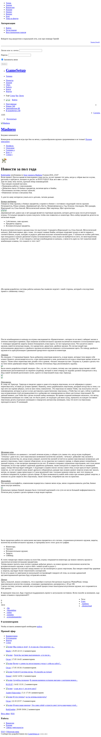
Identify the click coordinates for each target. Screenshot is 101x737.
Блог (8, 16)
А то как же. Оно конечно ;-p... (42, 647)
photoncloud (87, 606)
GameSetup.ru (33, 734)
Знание (9, 5)
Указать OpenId (95, 42)
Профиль (10, 146)
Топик (8, 3)
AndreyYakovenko (13, 693)
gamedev (10, 615)
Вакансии (10, 723)
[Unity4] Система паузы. (23, 672)
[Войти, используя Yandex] (20, 41)
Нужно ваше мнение (21, 705)
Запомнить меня (10, 60)
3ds (8, 608)
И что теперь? (19, 697)
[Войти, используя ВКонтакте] (7, 41)
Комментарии (11, 636)
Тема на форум (12, 18)
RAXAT (9, 684)
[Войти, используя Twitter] (11, 41)
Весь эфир (5, 714)
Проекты (9, 80)
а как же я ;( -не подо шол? (25, 688)
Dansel (8, 676)
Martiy (8, 651)
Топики (9, 76)
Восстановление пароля (16, 32)
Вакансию (10, 7)
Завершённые (13, 108)
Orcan (8, 659)
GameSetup (16, 70)
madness (85, 604)
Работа (9, 87)
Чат (17, 96)
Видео (15, 663)
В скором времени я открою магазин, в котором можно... (54, 680)
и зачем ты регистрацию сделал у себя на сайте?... (40, 663)
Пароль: (4, 55)
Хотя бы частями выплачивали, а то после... (32, 655)
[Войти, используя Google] (15, 41)
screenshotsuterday (14, 617)
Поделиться (11, 119)
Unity (83, 601)
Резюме (9, 10)
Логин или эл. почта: (10, 50)
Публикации (11, 638)
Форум (9, 91)
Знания (9, 83)
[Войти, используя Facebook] (2, 41)
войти (39, 626)
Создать (96, 113)
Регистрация (11, 30)
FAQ (3, 732)
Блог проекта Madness (33, 175)
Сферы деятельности (14, 727)
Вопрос (9, 14)
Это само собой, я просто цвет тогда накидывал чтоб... (54, 705)
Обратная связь (12, 732)
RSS (13, 714)
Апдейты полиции (21, 680)
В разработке (13, 111)
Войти (8, 28)
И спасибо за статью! (43, 672)
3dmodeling (11, 610)
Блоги (8, 89)
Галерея (10, 150)
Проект (9, 12)
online (9, 612)
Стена (12, 96)
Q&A (8, 85)
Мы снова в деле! (20, 647)
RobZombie (5, 175)
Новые (10, 106)
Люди (21, 96)
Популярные (11, 104)
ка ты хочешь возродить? (36, 697)
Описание (10, 148)
